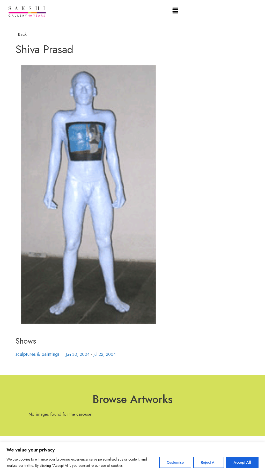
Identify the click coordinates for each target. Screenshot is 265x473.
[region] (132, 457)
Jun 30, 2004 (78, 354)
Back (22, 34)
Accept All (242, 462)
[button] (175, 10)
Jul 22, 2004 (104, 354)
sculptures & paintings (38, 354)
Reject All (209, 462)
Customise (175, 462)
